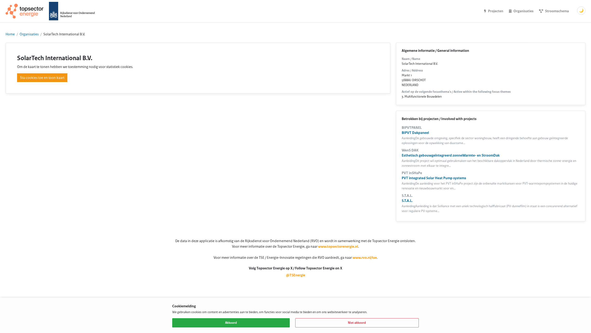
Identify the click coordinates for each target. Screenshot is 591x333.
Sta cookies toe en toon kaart (42, 78)
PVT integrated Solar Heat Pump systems (434, 178)
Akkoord (231, 322)
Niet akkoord (357, 322)
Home (10, 34)
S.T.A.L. (407, 201)
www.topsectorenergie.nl (338, 246)
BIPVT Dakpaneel (415, 133)
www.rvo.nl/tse (365, 257)
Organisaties (29, 34)
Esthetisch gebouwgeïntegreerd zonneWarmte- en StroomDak (451, 155)
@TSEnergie (295, 275)
